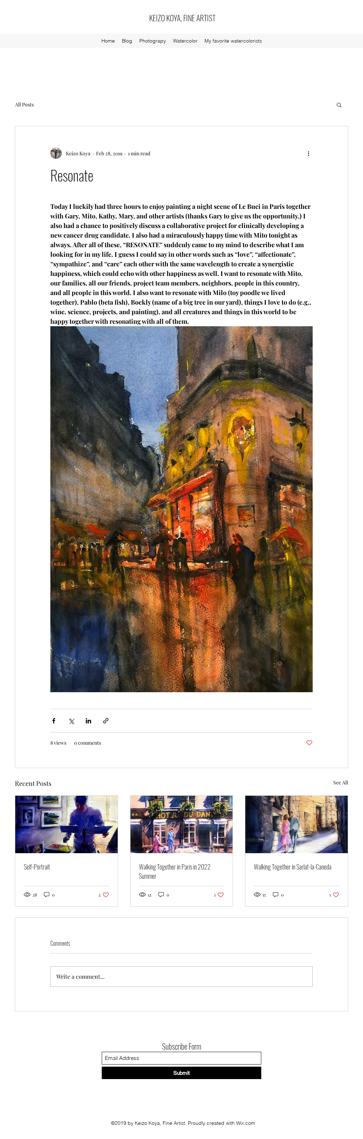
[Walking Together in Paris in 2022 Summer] (181, 824)
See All (340, 782)
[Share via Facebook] (53, 720)
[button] (339, 104)
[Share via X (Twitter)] (71, 720)
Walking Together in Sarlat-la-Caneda (292, 866)
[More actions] (308, 153)
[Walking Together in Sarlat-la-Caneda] (296, 824)
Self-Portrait (37, 866)
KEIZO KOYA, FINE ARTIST (182, 17)
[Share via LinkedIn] (88, 720)
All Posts (24, 104)
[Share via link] (105, 720)
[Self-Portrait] (66, 824)
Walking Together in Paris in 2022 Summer (175, 871)
